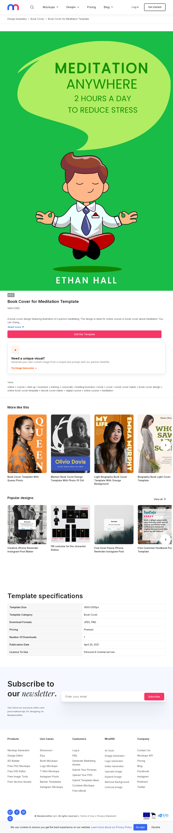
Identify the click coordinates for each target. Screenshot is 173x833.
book (100, 387)
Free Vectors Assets (19, 781)
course (21, 387)
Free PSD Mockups (18, 766)
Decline (155, 827)
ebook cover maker (52, 390)
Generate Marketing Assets (83, 762)
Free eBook (79, 790)
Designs (71, 7)
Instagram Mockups (51, 787)
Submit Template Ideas (85, 780)
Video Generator (114, 766)
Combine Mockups (83, 785)
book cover (37, 18)
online (10, 387)
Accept (140, 827)
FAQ (74, 755)
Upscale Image (113, 771)
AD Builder (13, 760)
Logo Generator (114, 761)
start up (31, 387)
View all (158, 499)
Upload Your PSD (82, 775)
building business (85, 387)
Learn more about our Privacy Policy (111, 827)
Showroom (46, 750)
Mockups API (145, 755)
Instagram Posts (49, 776)
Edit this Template (84, 334)
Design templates (17, 18)
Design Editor (15, 755)
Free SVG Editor (16, 771)
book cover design (149, 387)
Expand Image (113, 776)
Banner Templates (50, 781)
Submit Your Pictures (84, 769)
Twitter (141, 787)
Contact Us (143, 750)
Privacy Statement (106, 816)
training (55, 387)
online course (91, 390)
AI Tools (109, 750)
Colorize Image (113, 787)
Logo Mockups (49, 766)
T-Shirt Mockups (49, 771)
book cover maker (125, 387)
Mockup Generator (18, 750)
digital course (73, 390)
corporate (67, 387)
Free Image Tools (17, 776)
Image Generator (115, 755)
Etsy (42, 755)
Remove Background (117, 782)
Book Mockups (49, 760)
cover (109, 387)
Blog (106, 7)
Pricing (91, 7)
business (43, 387)
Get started (154, 7)
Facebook (143, 771)
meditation (107, 390)
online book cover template (22, 390)
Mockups (49, 7)
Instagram (143, 776)
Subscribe (154, 696)
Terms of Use (87, 816)
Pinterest (142, 781)
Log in (135, 7)
